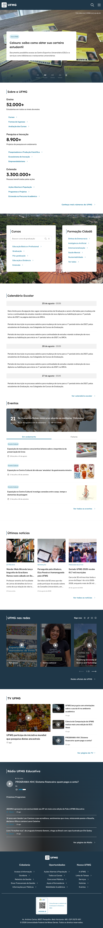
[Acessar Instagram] (85, 617)
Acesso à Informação (23, 872)
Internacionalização (76, 248)
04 (60, 75)
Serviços (82, 879)
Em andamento (29, 437)
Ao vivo (20, 778)
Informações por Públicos (23, 887)
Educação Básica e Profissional (25, 246)
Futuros (74, 437)
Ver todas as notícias (82, 598)
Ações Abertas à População (55, 872)
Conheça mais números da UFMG (77, 204)
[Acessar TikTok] (88, 617)
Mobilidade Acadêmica (55, 887)
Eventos (82, 887)
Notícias (82, 883)
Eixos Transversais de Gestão (23, 883)
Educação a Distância (21, 260)
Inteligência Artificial (77, 243)
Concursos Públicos (55, 879)
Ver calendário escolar (82, 396)
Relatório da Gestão (23, 879)
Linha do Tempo (82, 875)
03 (52, 75)
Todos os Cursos (55, 875)
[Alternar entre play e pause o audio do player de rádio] (9, 784)
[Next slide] (94, 671)
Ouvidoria (23, 875)
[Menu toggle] (99, 5)
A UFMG (82, 872)
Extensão (16, 265)
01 (38, 75)
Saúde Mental (74, 252)
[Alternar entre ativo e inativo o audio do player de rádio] (16, 789)
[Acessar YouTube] (92, 617)
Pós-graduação (18, 256)
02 (45, 75)
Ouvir (11, 812)
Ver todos (72, 262)
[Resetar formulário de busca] (49, 238)
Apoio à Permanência (55, 883)
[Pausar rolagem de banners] (66, 75)
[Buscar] (45, 238)
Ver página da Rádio (82, 842)
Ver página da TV (85, 753)
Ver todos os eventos (82, 509)
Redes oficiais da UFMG (81, 679)
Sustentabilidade (75, 257)
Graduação (17, 251)
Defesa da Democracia (77, 239)
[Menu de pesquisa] (92, 5)
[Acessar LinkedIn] (96, 617)
